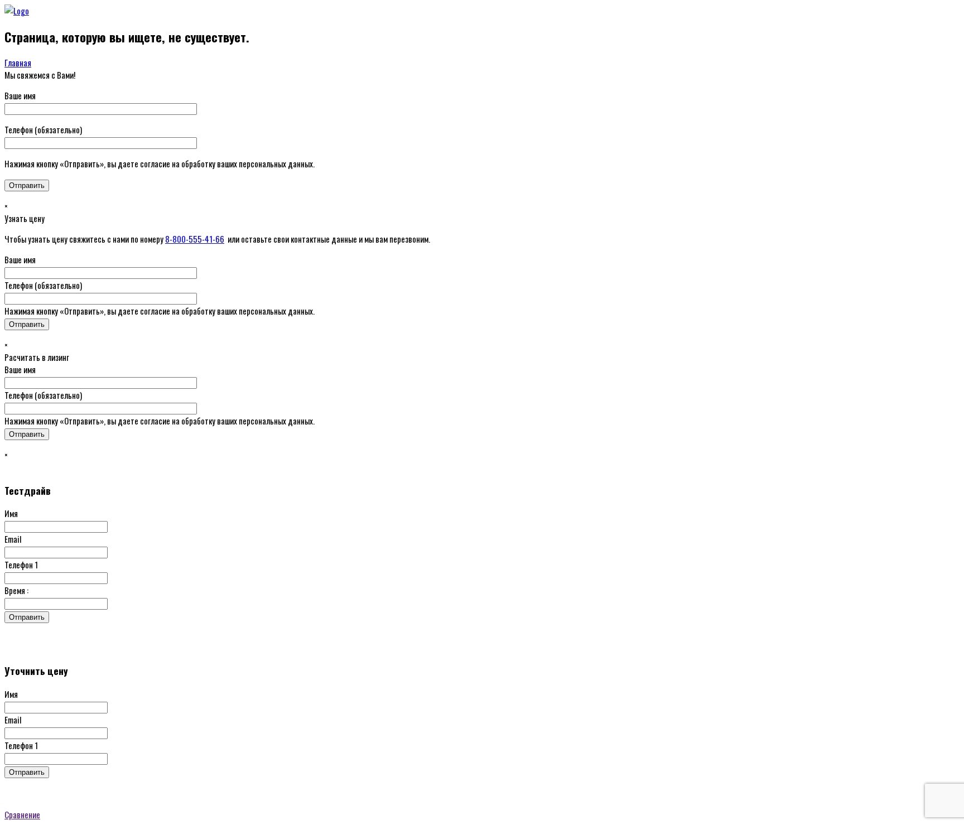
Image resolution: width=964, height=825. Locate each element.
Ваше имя (20, 95)
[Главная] (16, 10)
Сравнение (22, 814)
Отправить (27, 617)
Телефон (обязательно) (43, 129)
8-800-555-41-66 (194, 239)
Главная (17, 62)
